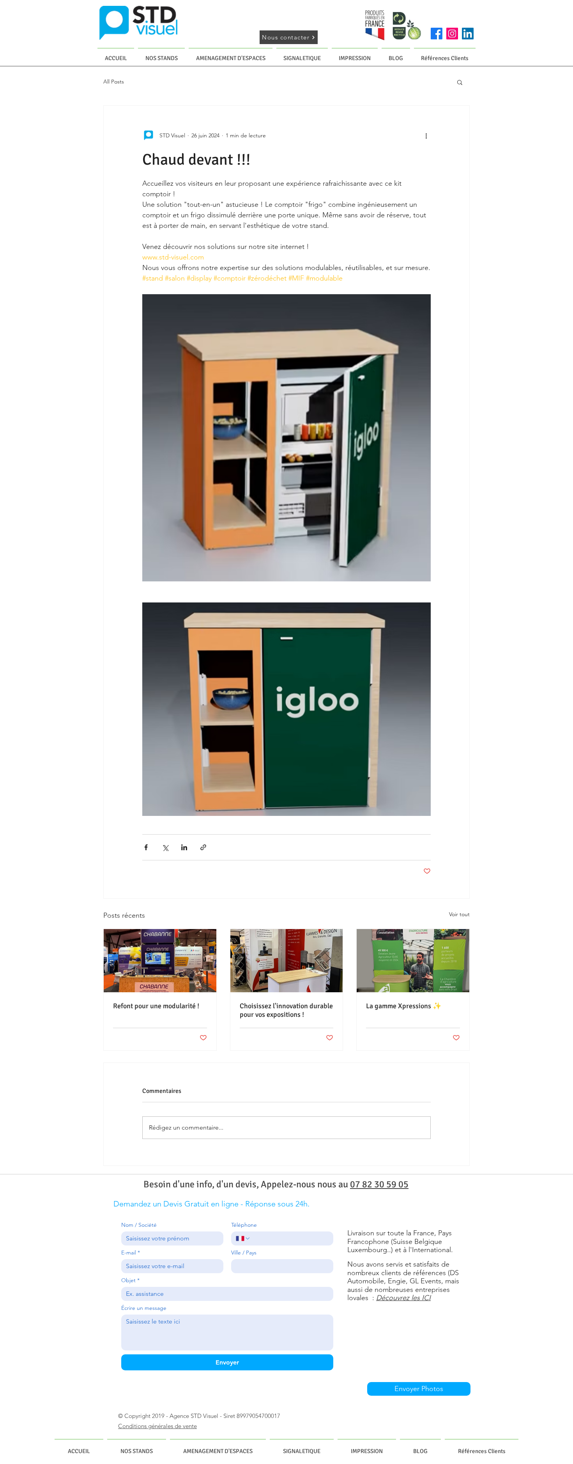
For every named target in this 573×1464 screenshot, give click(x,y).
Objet (130, 1280)
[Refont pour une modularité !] (160, 960)
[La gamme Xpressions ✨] (413, 960)
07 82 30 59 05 (379, 1184)
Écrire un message (143, 1308)
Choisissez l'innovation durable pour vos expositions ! (286, 1010)
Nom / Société (139, 1225)
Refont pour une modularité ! (156, 1006)
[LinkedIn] (468, 33)
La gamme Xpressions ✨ (403, 1006)
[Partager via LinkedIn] (184, 847)
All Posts (113, 81)
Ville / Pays (243, 1252)
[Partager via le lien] (203, 847)
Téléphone (244, 1225)
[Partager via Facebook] (146, 847)
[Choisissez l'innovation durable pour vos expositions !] (286, 960)
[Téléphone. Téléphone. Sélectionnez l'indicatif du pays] (243, 1238)
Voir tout (459, 914)
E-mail (130, 1252)
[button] (459, 82)
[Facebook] (436, 33)
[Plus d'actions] (426, 135)
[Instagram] (452, 33)
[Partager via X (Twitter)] (165, 847)
